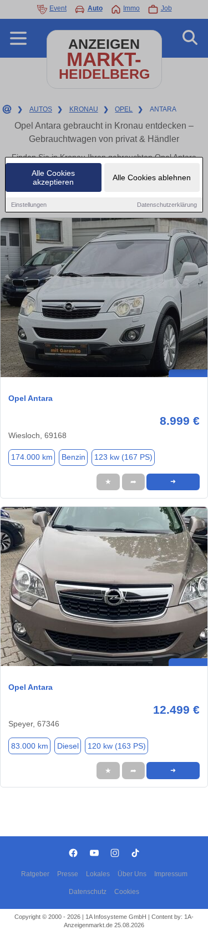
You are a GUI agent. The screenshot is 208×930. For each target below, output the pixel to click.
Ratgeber (35, 874)
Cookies (126, 892)
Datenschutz (87, 892)
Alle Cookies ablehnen (152, 177)
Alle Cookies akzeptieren (53, 177)
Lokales (98, 874)
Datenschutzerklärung (167, 204)
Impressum (170, 874)
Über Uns (132, 874)
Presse (67, 874)
